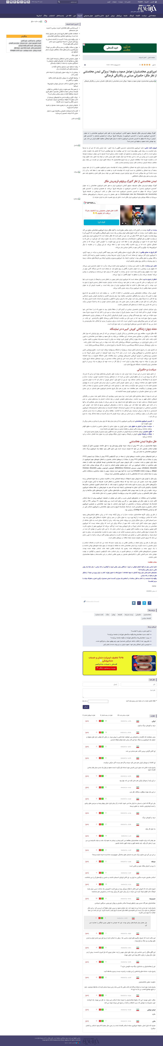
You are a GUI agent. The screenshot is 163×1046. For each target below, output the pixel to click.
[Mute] (125, 223)
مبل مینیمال (24, 43)
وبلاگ (45, 15)
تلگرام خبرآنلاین (25, 1)
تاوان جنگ (75, 55)
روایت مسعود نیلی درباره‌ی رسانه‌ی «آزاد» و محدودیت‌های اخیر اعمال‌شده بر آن (65, 68)
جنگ (107, 614)
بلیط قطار (17, 48)
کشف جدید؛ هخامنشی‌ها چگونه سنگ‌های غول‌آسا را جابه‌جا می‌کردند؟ (128, 634)
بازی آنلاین (24, 41)
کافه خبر (68, 15)
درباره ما (121, 2)
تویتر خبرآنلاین (18, 1)
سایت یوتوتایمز (27, 50)
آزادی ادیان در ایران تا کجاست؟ (140, 631)
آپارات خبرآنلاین (14, 1)
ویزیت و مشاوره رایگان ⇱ (106, 668)
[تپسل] (84, 44)
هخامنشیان (147, 614)
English (140, 2)
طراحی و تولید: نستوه (70, 1043)
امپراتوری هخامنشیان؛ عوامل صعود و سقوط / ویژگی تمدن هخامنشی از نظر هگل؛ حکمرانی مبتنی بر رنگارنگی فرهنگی (120, 73)
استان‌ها (39, 15)
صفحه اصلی (152, 15)
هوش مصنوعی (88, 15)
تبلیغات (114, 2)
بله (11, 1)
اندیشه (80, 15)
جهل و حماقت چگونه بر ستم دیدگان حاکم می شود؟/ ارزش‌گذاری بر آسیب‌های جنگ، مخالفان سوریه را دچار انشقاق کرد (62, 49)
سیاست (144, 15)
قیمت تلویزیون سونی (34, 43)
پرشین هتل (37, 46)
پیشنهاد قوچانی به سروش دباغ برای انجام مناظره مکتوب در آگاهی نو (63, 79)
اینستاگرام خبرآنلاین (21, 1)
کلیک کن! (101, 222)
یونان (113, 614)
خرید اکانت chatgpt (16, 50)
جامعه (126, 15)
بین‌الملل (119, 15)
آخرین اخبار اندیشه (72, 24)
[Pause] (122, 223)
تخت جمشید (99, 614)
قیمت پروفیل (37, 50)
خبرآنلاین (143, 9)
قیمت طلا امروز (25, 48)
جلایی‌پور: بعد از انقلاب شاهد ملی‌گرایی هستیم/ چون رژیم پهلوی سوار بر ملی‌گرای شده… (123, 641)
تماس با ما (127, 2)
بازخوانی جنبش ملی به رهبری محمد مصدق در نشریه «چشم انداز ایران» (62, 106)
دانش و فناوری (99, 15)
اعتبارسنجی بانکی (36, 48)
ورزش (112, 15)
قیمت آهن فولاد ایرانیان (25, 46)
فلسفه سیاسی (146, 618)
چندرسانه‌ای (60, 15)
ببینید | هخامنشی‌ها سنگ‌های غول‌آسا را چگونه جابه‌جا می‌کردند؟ (130, 638)
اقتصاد (138, 15)
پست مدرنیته (129, 614)
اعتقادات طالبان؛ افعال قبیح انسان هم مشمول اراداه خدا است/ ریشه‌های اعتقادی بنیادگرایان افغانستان (62, 35)
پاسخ (87, 721)
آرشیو (109, 2)
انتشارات (52, 15)
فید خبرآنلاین (28, 1)
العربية (147, 2)
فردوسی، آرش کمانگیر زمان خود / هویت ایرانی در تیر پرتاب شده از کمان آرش (126, 644)
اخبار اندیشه (142, 57)
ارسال (86, 707)
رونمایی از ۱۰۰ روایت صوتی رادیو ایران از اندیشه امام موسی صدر (62, 73)
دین (74, 15)
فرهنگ (131, 15)
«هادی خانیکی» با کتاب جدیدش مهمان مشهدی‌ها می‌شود (63, 85)
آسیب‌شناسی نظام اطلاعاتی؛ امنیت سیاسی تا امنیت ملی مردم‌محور (62, 29)
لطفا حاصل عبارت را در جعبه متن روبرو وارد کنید (141, 701)
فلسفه (120, 614)
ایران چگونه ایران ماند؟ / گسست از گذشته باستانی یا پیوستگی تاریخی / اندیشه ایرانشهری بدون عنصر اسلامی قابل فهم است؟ (62, 41)
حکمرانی (138, 614)
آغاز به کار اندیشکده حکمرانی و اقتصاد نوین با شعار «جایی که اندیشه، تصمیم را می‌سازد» (62, 112)
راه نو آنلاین (31, 41)
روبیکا (7, 1)
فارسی (152, 2)
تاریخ (107, 15)
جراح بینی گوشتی (14, 43)
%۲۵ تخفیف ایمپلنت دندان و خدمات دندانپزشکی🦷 (106, 659)
